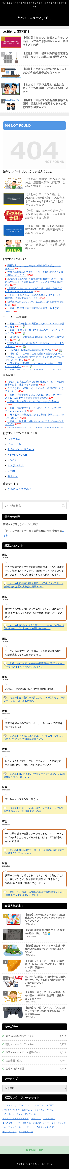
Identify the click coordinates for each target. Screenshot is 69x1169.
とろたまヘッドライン (21, 449)
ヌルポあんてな (26, 1131)
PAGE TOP (35, 1150)
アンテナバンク (32, 1114)
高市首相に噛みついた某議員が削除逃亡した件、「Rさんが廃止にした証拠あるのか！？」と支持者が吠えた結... (34, 281)
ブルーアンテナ (59, 1123)
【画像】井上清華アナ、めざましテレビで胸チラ (33, 401)
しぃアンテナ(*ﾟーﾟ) (44, 1105)
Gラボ (11, 470)
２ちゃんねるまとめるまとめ (15, 1118)
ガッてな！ (36, 1118)
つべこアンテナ (9, 1127)
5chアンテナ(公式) (45, 1127)
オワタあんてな (9, 1131)
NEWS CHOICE (17, 454)
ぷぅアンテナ (16, 465)
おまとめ (13, 476)
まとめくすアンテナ (11, 1123)
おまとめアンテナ (41, 1123)
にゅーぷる (14, 443)
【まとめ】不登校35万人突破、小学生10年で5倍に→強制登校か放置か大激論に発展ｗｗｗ (33, 737)
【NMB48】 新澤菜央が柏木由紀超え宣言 (29, 350)
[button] (63, 505)
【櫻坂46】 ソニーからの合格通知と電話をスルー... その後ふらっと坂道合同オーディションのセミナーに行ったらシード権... (34, 356)
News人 (12, 460)
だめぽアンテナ (26, 1105)
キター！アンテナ (27, 1127)
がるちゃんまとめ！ (20, 489)
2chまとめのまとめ (11, 1110)
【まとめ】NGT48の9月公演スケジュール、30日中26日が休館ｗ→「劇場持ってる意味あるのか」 (34, 627)
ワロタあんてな (9, 1105)
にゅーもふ (14, 438)
